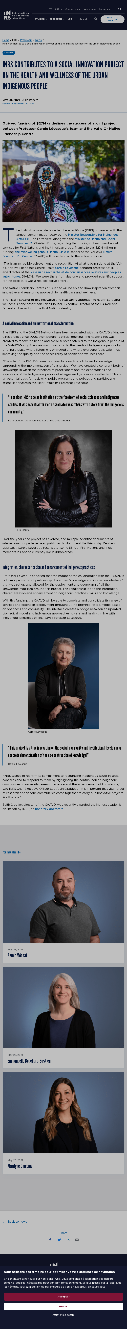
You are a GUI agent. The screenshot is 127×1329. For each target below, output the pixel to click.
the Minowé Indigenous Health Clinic (40, 252)
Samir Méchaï (17, 955)
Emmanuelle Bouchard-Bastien (29, 1060)
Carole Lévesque (67, 268)
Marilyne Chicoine (20, 1166)
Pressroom (26, 40)
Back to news (17, 1221)
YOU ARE (54, 9)
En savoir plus (96, 1287)
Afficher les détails (63, 1315)
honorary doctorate (49, 809)
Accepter (64, 1296)
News (38, 40)
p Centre (26, 256)
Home (5, 40)
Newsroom (90, 9)
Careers (103, 9)
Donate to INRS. (112, 19)
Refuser (64, 1306)
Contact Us (71, 9)
